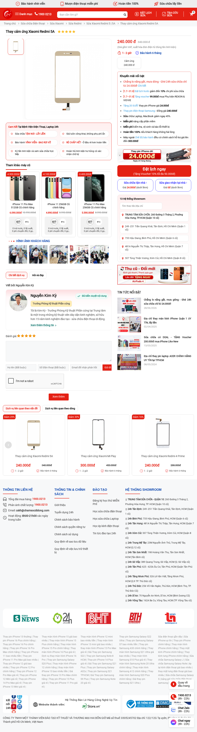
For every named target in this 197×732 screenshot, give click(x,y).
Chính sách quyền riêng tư (69, 526)
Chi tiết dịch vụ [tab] (16, 275)
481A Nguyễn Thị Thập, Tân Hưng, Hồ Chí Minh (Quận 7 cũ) (154, 248)
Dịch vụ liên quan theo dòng (60, 408)
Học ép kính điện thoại (106, 526)
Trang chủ (10, 23)
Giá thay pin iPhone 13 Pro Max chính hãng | (59, 675)
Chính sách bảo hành (67, 519)
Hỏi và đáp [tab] (38, 275)
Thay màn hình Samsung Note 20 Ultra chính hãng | (136, 663)
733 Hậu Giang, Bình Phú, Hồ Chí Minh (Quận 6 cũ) (151, 238)
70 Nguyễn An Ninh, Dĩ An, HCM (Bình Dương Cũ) (159, 595)
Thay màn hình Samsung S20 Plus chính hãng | (136, 675)
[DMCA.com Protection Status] (164, 704)
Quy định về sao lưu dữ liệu (70, 541)
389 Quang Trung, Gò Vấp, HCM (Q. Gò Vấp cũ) (159, 562)
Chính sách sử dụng (66, 534)
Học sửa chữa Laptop (106, 518)
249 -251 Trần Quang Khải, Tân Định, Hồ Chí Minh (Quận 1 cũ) (155, 228)
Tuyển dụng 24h (63, 512)
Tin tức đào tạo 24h (104, 533)
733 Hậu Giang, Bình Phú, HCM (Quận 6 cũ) (158, 518)
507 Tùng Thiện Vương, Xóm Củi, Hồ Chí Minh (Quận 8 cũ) (155, 258)
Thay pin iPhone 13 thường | (18, 636)
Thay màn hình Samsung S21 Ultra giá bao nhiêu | (136, 652)
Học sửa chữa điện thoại (107, 511)
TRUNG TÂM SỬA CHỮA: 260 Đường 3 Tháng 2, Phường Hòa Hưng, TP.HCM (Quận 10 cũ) (154, 216)
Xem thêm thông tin (42, 325)
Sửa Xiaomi (56, 23)
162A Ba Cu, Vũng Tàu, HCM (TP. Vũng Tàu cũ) (160, 600)
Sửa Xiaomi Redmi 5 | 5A (100, 23)
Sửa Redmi (74, 23)
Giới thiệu (60, 505)
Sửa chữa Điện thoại (33, 23)
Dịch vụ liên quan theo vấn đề (22, 408)
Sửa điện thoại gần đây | (171, 636)
